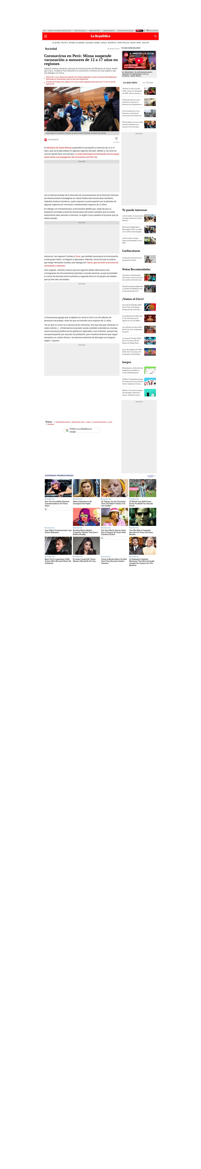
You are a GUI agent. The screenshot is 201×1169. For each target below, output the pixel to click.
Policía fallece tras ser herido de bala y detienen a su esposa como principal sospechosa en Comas (132, 125)
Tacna (110, 422)
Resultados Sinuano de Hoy (127, 30)
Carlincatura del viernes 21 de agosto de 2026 (132, 259)
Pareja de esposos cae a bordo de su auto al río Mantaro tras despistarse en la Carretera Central (132, 103)
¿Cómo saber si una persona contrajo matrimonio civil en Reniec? (132, 218)
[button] (45, 36)
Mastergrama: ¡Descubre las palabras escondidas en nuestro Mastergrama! (132, 370)
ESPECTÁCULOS (123, 42)
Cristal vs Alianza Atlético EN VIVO (59, 30)
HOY (44, 30)
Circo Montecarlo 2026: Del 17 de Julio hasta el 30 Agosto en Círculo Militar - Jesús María (132, 319)
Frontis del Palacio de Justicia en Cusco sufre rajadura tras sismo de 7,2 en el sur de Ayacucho (81, 83)
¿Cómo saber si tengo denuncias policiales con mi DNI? (132, 240)
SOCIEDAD (89, 42)
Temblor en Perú (94, 30)
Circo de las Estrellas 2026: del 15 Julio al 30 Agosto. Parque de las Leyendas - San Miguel (132, 308)
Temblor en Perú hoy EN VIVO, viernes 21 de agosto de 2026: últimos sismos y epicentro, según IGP (132, 92)
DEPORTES (112, 42)
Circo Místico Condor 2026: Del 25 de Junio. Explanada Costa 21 (132, 329)
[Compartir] (116, 138)
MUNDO (97, 42)
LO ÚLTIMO (56, 42)
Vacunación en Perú (99, 422)
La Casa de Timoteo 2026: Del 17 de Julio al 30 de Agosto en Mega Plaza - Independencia (131, 341)
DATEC (138, 42)
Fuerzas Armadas (109, 30)
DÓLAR (133, 42)
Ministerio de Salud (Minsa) (59, 147)
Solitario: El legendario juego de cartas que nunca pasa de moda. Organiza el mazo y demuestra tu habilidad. (132, 382)
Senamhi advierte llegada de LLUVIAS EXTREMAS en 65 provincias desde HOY (132, 288)
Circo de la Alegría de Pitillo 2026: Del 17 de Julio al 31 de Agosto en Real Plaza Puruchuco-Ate (132, 353)
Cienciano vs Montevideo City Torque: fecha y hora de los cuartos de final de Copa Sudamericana (132, 278)
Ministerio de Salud (78, 422)
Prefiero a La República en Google (81, 430)
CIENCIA (104, 42)
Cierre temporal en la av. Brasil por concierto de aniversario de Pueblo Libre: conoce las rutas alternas (132, 114)
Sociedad (51, 48)
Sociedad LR (53, 139)
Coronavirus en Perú (62, 422)
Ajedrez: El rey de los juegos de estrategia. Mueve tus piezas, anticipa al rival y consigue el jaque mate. (132, 393)
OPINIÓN (72, 42)
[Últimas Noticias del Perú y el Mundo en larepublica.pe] (100, 36)
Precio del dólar (80, 30)
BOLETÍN (145, 42)
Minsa (89, 422)
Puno (77, 256)
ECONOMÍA (80, 42)
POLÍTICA (64, 42)
